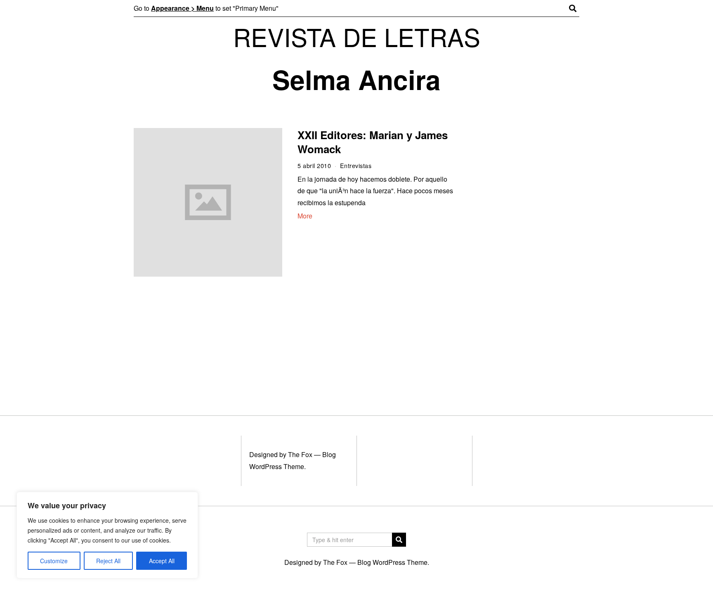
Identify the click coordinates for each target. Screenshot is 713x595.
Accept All (162, 561)
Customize (54, 561)
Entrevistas (356, 165)
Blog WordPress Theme (392, 562)
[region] (107, 535)
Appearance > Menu (182, 8)
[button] (399, 540)
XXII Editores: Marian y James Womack (372, 141)
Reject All (108, 561)
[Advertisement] (524, 255)
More (304, 215)
